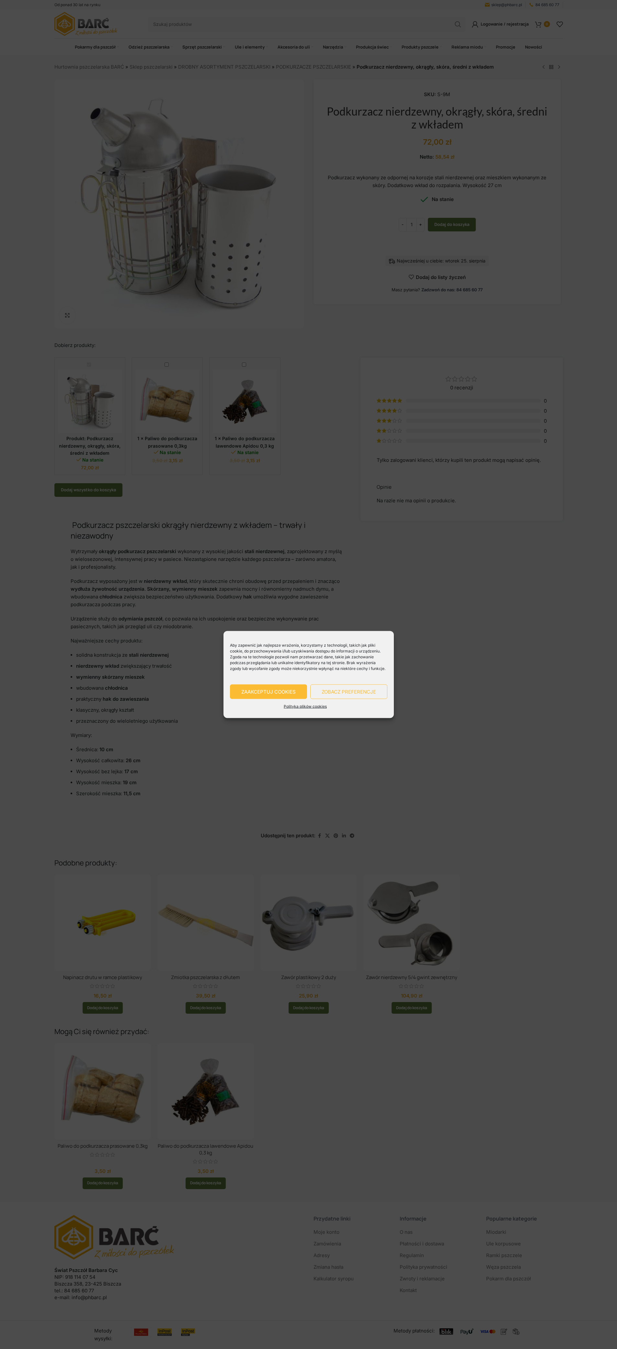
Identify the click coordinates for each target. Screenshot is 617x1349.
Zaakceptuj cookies (268, 691)
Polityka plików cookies (305, 706)
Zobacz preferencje (349, 691)
